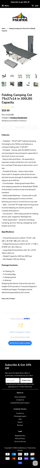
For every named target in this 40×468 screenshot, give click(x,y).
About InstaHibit (20, 397)
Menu (6, 6)
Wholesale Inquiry (20, 416)
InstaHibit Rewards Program (20, 403)
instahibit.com (22, 448)
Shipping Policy (20, 435)
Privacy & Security (25, 387)
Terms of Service (20, 441)
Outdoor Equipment (18, 118)
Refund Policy (20, 438)
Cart (36, 6)
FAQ (20, 419)
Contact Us (20, 400)
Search (20, 422)
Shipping (5, 121)
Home (3, 28)
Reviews (20, 425)
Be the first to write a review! (20, 343)
